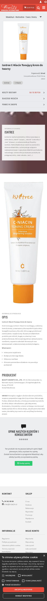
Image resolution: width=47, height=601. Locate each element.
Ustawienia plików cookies (11, 545)
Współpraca (29, 518)
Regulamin (6, 539)
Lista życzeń (29, 545)
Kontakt (7, 493)
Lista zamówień (30, 549)
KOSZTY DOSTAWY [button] (21, 92)
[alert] (23, 577)
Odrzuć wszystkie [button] (23, 596)
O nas (27, 501)
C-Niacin (18, 83)
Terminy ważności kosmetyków (8, 550)
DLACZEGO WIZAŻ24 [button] (10, 98)
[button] (23, 584)
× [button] (44, 556)
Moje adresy (29, 542)
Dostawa (28, 505)
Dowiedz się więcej (9, 572)
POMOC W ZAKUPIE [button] (9, 104)
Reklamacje (29, 508)
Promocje (28, 515)
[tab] (25, 17)
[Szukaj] (38, 8)
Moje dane (29, 552)
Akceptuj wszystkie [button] (23, 589)
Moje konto (29, 539)
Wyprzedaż (29, 512)
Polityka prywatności (9, 542)
